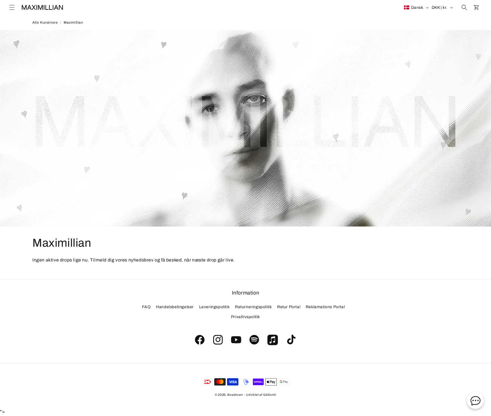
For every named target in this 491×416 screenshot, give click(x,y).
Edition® (269, 394)
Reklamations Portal (325, 307)
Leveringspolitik (214, 307)
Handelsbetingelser (175, 307)
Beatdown (235, 394)
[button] (12, 7)
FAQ (146, 307)
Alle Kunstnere (45, 22)
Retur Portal (288, 307)
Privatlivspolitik (245, 317)
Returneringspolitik (253, 307)
